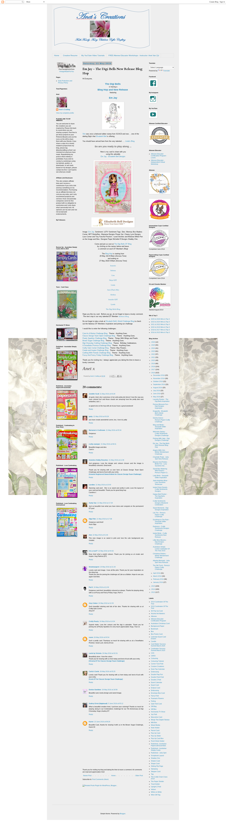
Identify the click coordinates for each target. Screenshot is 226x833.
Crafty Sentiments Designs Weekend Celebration (160, 503)
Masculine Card (156, 717)
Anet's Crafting (64, 109)
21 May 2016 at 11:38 (116, 460)
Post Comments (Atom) (100, 779)
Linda (113, 285)
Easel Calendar (156, 682)
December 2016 (159, 375)
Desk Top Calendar (158, 669)
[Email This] (110, 376)
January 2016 (158, 582)
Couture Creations (157, 666)
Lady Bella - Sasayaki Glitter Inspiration (160, 476)
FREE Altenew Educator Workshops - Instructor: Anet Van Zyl (133, 55)
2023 (153, 351)
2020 (153, 360)
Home (56, 55)
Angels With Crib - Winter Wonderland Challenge (161, 452)
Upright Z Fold (156, 787)
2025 (153, 345)
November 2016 (159, 378)
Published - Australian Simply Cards (158, 749)
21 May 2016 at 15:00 (103, 485)
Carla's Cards (94, 671)
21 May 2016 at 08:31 (108, 444)
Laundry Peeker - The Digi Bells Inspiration (161, 400)
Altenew (154, 616)
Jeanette (113, 266)
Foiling (153, 701)
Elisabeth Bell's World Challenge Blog (120, 321)
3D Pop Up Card (157, 611)
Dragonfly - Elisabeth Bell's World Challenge (160, 413)
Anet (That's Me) (113, 290)
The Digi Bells (113, 84)
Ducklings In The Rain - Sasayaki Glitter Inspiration (161, 521)
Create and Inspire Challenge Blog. (96, 350)
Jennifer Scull (94, 394)
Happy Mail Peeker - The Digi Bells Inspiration (160, 496)
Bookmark (154, 629)
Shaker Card (155, 761)
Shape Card (155, 763)
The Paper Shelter (157, 781)
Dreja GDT (113, 280)
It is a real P (93, 551)
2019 (153, 363)
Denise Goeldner (95, 690)
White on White (156, 792)
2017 (153, 369)
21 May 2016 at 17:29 (105, 503)
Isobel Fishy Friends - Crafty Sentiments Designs (160, 489)
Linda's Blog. (130, 141)
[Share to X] (115, 376)
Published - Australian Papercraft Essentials (158, 745)
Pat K (91, 587)
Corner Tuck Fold (157, 664)
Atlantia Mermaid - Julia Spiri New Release (161, 561)
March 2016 (157, 576)
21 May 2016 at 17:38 (104, 519)
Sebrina (113, 270)
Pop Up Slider (156, 736)
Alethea (113, 295)
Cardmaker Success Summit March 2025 (158, 649)
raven (91, 637)
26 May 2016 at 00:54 (101, 637)
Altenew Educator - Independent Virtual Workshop (158, 162)
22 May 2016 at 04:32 (106, 551)
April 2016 (157, 573)
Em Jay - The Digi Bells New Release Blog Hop (161, 445)
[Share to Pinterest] (120, 376)
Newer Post (87, 776)
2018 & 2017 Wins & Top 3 (160, 330)
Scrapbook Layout (157, 755)
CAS (152, 653)
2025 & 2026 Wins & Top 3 (160, 319)
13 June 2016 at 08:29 (102, 722)
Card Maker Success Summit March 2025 (158, 645)
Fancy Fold (155, 696)
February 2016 (158, 579)
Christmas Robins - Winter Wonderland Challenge (161, 555)
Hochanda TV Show (158, 712)
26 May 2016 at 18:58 (109, 690)
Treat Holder (155, 784)
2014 (153, 589)
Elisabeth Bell (101, 136)
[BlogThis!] (113, 376)
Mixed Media (155, 725)
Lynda (113, 304)
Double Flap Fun (157, 674)
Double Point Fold (157, 677)
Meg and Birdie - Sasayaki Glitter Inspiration (159, 427)
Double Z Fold (156, 680)
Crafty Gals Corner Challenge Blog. (96, 348)
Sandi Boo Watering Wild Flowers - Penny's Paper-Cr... (160, 471)
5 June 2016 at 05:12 (115, 703)
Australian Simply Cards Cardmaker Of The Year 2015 (161, 549)
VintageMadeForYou (66, 71)
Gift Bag (154, 706)
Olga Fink (92, 519)
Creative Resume (70, 55)
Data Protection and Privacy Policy (65, 82)
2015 (153, 586)
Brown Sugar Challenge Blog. (94, 341)
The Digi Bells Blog (113, 309)
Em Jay (113, 98)
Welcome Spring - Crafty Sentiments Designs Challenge (161, 433)
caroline (92, 485)
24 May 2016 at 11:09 (101, 587)
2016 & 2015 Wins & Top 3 (160, 332)
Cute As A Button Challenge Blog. (95, 333)
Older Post (139, 776)
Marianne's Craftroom (97, 430)
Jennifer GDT (113, 300)
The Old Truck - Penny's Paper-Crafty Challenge (161, 567)
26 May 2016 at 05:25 (107, 671)
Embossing (155, 690)
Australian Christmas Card (160, 623)
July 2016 (156, 391)
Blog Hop (108, 254)
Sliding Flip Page (157, 766)
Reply (91, 409)
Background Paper (157, 626)
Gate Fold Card (156, 704)
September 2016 (159, 384)
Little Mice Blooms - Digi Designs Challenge (160, 542)
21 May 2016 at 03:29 (107, 394)
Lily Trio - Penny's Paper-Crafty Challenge (159, 514)
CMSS (153, 656)
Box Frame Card (157, 634)
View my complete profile (65, 113)
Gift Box (153, 709)
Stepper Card (155, 771)
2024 (153, 348)
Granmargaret (94, 567)
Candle (153, 641)
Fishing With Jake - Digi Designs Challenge (161, 439)
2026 (153, 342)
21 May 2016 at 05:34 (113, 430)
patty (91, 416)
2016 (153, 373)
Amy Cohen (93, 603)
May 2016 (157, 397)
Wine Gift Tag (155, 795)
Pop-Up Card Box (157, 738)
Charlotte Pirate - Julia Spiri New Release (161, 458)
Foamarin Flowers (157, 698)
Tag (152, 774)
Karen (91, 722)
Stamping (154, 769)
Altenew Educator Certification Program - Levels (159, 156)
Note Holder (155, 728)
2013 (153, 592)
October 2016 (158, 381)
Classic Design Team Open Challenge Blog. (99, 336)
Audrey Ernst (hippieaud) (98, 703)
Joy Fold (154, 714)
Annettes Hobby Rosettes (98, 460)
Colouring (154, 658)
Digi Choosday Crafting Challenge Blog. (97, 343)
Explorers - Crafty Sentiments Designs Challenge (161, 528)
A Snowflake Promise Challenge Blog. (97, 345)
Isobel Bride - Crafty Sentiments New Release (160, 535)
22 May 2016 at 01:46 (100, 535)
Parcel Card (155, 730)
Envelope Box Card (158, 693)
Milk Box (154, 722)
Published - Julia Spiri (158, 753)
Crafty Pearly (94, 621)
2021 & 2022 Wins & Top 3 (160, 324)
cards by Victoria (95, 653)
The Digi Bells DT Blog (122, 244)
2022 (153, 354)
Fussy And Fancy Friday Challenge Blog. (98, 355)
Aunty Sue (93, 503)
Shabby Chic (155, 758)
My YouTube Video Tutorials (92, 55)
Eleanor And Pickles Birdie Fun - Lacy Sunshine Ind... (160, 464)
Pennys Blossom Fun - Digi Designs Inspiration (161, 406)
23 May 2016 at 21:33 (108, 567)
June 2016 (157, 394)
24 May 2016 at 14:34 (107, 621)
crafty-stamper (94, 444)
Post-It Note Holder (157, 741)
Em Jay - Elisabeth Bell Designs (113, 156)
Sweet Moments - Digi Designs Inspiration (161, 509)
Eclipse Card (155, 688)
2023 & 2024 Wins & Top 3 (160, 322)
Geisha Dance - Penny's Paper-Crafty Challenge (161, 420)
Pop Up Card (155, 733)
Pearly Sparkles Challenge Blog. (95, 338)
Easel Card (155, 685)
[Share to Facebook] (118, 376)
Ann (90, 535)
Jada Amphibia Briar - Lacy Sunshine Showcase (160, 482)
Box (152, 631)
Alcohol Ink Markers (158, 613)
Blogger (122, 814)
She (84, 134)
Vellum (153, 789)
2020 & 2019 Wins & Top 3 (160, 327)
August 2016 (158, 388)
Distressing (155, 672)
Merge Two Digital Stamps (160, 720)
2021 (153, 357)
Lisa (113, 275)
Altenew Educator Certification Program (158, 620)
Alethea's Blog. (123, 316)
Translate (166, 71)
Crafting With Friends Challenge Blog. (97, 353)
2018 (153, 366)
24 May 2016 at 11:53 (106, 603)
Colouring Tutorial (157, 661)
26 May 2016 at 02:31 (110, 653)
